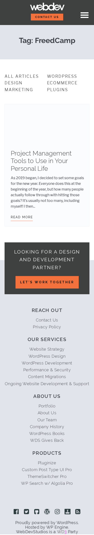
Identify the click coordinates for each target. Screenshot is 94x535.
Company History (47, 426)
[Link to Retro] (67, 512)
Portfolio (47, 406)
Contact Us (47, 17)
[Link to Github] (37, 512)
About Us (47, 412)
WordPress (62, 76)
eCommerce (62, 83)
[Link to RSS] (78, 512)
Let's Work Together (47, 282)
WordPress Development (47, 363)
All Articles (22, 76)
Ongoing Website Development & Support (47, 383)
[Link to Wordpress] (47, 512)
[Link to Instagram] (57, 512)
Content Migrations (47, 376)
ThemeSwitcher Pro (47, 476)
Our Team (47, 419)
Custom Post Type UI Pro (47, 469)
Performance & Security (47, 369)
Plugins (57, 90)
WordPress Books (47, 433)
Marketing (19, 90)
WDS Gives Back (47, 440)
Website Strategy (46, 349)
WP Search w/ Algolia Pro (47, 483)
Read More (22, 217)
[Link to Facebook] (16, 512)
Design (14, 83)
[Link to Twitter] (26, 512)
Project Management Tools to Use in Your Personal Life (41, 161)
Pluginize (47, 462)
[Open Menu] (85, 15)
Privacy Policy (47, 326)
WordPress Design (47, 356)
